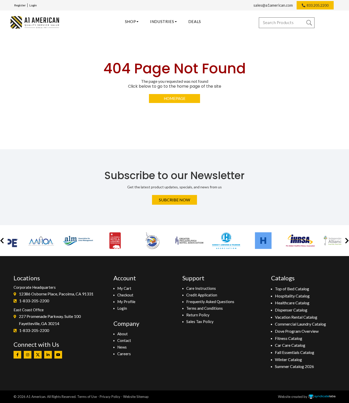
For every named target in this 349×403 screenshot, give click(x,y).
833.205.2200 (318, 5)
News (122, 347)
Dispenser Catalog (291, 309)
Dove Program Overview (297, 331)
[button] (2, 240)
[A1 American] (34, 22)
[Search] (309, 22)
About (122, 333)
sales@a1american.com (273, 5)
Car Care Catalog (290, 345)
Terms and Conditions (204, 308)
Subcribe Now (174, 199)
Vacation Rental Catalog (296, 317)
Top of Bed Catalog (292, 288)
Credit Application (201, 295)
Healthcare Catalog (292, 302)
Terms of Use (87, 397)
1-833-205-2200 (34, 300)
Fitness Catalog (288, 338)
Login (33, 5)
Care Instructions (201, 288)
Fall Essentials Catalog (294, 352)
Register (20, 5)
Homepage (174, 98)
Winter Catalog (288, 359)
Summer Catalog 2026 (294, 366)
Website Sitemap (136, 397)
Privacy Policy (110, 397)
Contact (124, 340)
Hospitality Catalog (292, 295)
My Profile (126, 301)
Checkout (125, 295)
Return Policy (198, 315)
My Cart (124, 288)
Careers (124, 353)
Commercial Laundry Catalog (300, 323)
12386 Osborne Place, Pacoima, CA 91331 (56, 293)
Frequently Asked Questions (210, 301)
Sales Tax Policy (200, 321)
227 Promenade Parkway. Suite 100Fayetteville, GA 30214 (50, 320)
